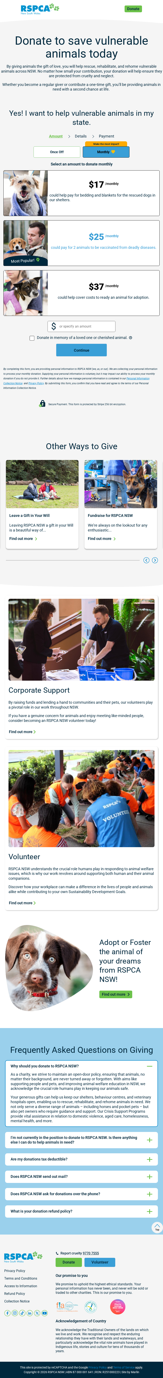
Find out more (21, 538)
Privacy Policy (98, 1367)
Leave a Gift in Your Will (29, 515)
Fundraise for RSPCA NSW (110, 515)
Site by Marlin (130, 1372)
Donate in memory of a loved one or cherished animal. (82, 337)
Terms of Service (124, 1367)
